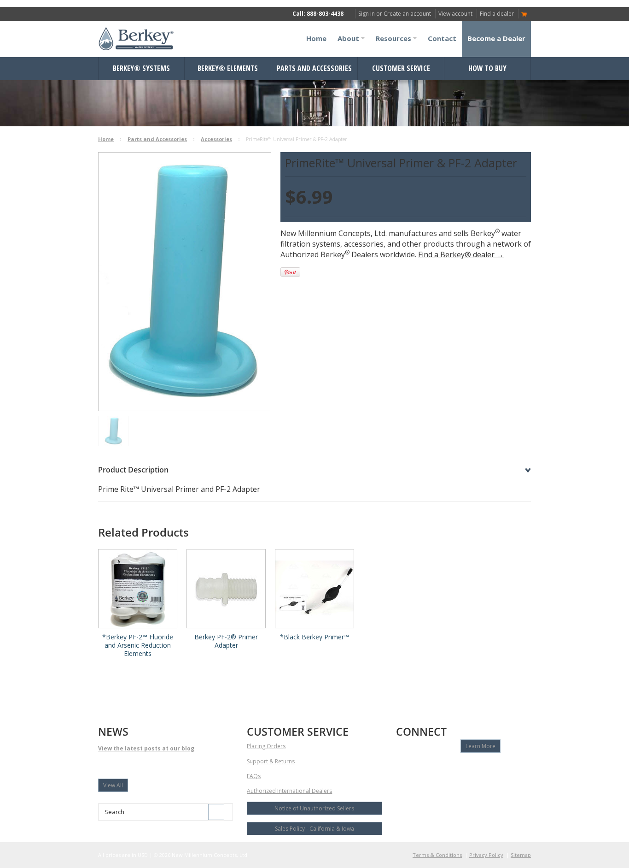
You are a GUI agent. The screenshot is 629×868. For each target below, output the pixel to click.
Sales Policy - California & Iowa (314, 829)
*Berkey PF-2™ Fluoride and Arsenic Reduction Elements (137, 645)
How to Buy (487, 68)
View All (113, 785)
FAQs (254, 776)
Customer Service (401, 68)
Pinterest (466, 768)
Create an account (407, 14)
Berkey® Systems (141, 68)
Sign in (366, 14)
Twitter (434, 768)
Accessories (216, 139)
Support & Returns (271, 761)
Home (106, 139)
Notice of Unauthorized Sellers (314, 808)
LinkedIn (450, 768)
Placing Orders (266, 746)
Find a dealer (497, 14)
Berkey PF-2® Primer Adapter (226, 641)
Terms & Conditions (437, 854)
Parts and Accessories (314, 68)
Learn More (480, 746)
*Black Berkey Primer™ (314, 637)
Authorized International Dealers (289, 791)
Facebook (402, 768)
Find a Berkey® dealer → (461, 254)
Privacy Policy (486, 854)
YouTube (418, 768)
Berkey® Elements (228, 68)
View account (455, 14)
